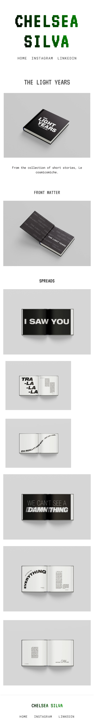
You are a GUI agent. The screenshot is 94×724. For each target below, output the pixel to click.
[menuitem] (22, 58)
